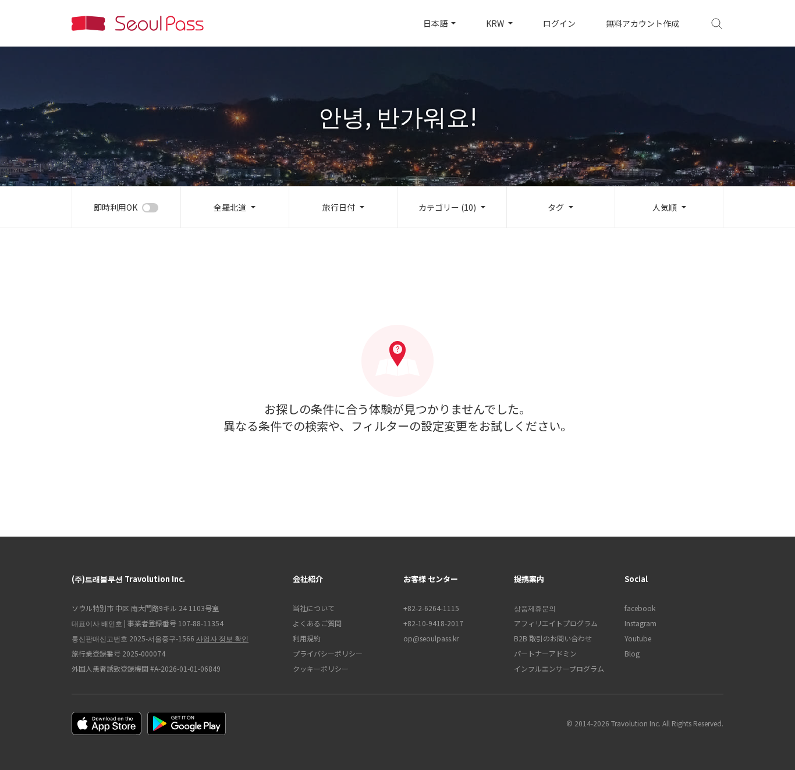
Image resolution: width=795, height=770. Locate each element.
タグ (556, 207)
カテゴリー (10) (447, 207)
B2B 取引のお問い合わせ (553, 638)
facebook (639, 608)
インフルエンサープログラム (559, 668)
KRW (496, 23)
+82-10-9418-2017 (433, 623)
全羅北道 (230, 207)
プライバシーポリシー (328, 653)
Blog (632, 653)
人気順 (664, 207)
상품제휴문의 (535, 608)
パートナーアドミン (545, 653)
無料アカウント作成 (642, 23)
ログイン (559, 23)
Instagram (640, 623)
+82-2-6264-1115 (431, 608)
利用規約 (307, 638)
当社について (314, 608)
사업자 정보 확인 (222, 638)
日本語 (436, 23)
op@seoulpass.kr (431, 638)
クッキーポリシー (321, 668)
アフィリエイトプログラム (556, 623)
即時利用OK (115, 207)
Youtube (637, 638)
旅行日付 (338, 207)
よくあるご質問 (317, 623)
